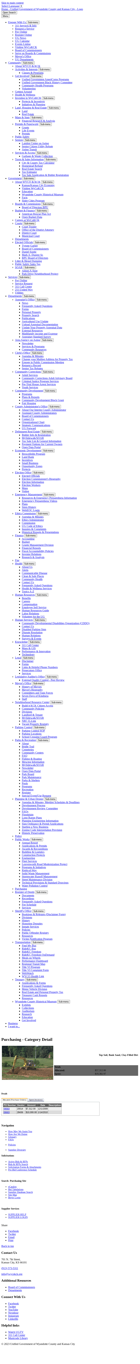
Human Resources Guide (35, 610)
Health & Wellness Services (37, 588)
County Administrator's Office (31, 406)
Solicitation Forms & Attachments (24, 1167)
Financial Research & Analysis (38, 120)
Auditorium (28, 1011)
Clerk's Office (22, 352)
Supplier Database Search (20, 1192)
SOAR (19, 267)
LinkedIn (13, 1318)
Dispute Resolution (32, 632)
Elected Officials (24, 242)
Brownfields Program (33, 453)
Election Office (23, 472)
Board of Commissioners (28, 50)
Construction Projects (33, 855)
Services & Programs (33, 346)
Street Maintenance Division (37, 879)
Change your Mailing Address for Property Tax (47, 359)
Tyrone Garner (30, 245)
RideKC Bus (29, 948)
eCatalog (12, 1186)
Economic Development (28, 450)
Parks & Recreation (25, 740)
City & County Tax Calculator (38, 162)
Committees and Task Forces (37, 692)
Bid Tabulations (15, 1189)
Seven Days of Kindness (35, 695)
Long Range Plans (32, 817)
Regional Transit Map (33, 964)
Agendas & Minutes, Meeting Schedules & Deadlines (51, 802)
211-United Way (24, 289)
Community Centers (33, 752)
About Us (27, 567)
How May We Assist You (20, 1131)
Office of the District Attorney (38, 229)
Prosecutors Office (32, 670)
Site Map (12, 1195)
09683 (7, 1112)
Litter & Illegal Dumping (28, 261)
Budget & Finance (25, 210)
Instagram (13, 1315)
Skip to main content (12, 2)
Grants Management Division (38, 545)
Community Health (32, 579)
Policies (26, 929)
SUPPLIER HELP (17, 1214)
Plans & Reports (30, 397)
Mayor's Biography (32, 689)
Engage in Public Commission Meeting (43, 362)
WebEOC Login (31, 510)
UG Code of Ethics (32, 526)
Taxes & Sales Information (29, 159)
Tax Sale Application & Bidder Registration (45, 175)
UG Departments (24, 59)
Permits (26, 133)
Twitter (12, 1306)
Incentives (27, 460)
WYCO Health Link (33, 976)
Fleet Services (29, 861)
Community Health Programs (37, 85)
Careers (26, 601)
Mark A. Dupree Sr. (32, 254)
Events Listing (23, 44)
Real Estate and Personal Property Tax (42, 992)
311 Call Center (23, 286)
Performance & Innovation (36, 651)
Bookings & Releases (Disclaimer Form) (44, 914)
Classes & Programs (33, 72)
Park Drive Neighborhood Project (40, 273)
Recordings (28, 898)
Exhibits (26, 1004)
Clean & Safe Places (33, 576)
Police (18, 836)
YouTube (13, 1309)
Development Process (33, 805)
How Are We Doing (17, 1134)
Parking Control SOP (33, 730)
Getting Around (23, 91)
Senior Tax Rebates (32, 368)
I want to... (14, 1026)
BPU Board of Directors (35, 257)
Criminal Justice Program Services (40, 381)
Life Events (28, 130)
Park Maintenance (31, 777)
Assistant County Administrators (39, 413)
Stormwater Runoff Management (39, 876)
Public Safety (22, 136)
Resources (27, 935)
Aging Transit (29, 149)
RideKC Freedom (31, 951)
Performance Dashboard (35, 960)
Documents (28, 895)
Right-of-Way (29, 870)
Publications (28, 318)
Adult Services (30, 375)
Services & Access (25, 152)
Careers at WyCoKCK (27, 220)
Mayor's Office (23, 56)
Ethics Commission (25, 513)
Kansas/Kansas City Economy (38, 185)
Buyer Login (14, 1197)
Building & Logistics (33, 851)
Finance (19, 535)
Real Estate (28, 114)
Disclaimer (27, 661)
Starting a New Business (35, 826)
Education (27, 191)
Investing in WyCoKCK (28, 98)
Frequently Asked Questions (37, 306)
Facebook (13, 1303)
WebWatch (28, 973)
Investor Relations (31, 554)
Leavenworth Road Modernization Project (44, 864)
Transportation (23, 942)
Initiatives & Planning (33, 104)
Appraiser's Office (25, 299)
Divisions (27, 711)
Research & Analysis (33, 557)
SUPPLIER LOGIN (18, 1217)
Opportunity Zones (32, 466)
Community (14, 62)
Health (18, 563)
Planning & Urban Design (29, 798)
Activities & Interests (26, 69)
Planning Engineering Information (40, 820)
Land (24, 111)
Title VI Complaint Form (35, 970)
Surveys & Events (31, 638)
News (25, 303)
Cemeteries (28, 749)
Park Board (28, 774)
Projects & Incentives (33, 101)
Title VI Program (31, 967)
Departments (22, 239)
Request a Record (31, 365)
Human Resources (25, 594)
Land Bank (28, 457)
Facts (24, 197)
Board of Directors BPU (35, 207)
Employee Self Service (34, 607)
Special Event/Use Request (36, 795)
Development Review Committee (40, 808)
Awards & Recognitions (35, 848)
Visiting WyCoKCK (26, 47)
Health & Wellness (25, 94)
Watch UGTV (16, 1332)
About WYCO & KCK (27, 66)
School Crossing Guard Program (39, 736)
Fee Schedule (29, 904)
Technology (28, 654)
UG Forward (29, 428)
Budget (26, 541)
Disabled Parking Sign (34, 629)
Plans (25, 504)
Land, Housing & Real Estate (31, 107)
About (25, 743)
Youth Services (30, 387)
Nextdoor (13, 1312)
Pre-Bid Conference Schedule (22, 1170)
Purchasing (21, 888)
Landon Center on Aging (35, 143)
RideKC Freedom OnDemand (38, 954)
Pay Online (21, 31)
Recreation (27, 789)
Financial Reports (31, 548)
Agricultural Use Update (35, 321)
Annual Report (30, 842)
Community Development (29, 390)
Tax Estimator (29, 172)
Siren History (29, 507)
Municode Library (18, 1338)
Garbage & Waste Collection (37, 156)
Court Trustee (29, 226)
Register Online (23, 34)
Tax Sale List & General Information (41, 441)
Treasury (19, 979)
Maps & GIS (29, 648)
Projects (26, 469)
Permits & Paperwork (26, 124)
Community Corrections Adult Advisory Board (47, 378)
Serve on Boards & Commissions (33, 53)
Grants (25, 127)
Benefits (26, 598)
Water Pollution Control (34, 885)
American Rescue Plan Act (36, 213)
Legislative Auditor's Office (30, 676)
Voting (25, 491)
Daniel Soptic (29, 251)
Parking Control (23, 727)
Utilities (19, 292)
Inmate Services (30, 926)
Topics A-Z (28, 591)
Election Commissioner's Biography (41, 479)
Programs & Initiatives (34, 867)
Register (26, 792)
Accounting (28, 538)
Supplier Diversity (17, 1150)
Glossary (12, 1137)
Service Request (23, 283)
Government (15, 178)
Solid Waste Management (35, 873)
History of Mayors (32, 686)
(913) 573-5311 (9, 1268)
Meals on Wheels (31, 957)
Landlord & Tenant (32, 714)
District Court (29, 232)
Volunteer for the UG (33, 616)
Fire (17, 560)
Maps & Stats (22, 117)
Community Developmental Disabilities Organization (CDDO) (55, 623)
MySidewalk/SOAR (33, 438)
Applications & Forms (34, 982)
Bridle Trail (28, 746)
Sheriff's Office (23, 911)
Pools (25, 783)
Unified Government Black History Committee (47, 82)
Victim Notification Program (37, 938)
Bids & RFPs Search (18, 1164)
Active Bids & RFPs (18, 1161)
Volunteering (29, 88)
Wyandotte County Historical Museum (42, 194)
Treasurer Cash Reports (34, 995)
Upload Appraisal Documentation (40, 324)
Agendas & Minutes (33, 356)
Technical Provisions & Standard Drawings (45, 882)
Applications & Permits (34, 845)
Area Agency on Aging (27, 340)
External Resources (32, 330)
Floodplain (27, 814)
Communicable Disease (34, 573)
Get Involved (22, 76)
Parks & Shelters (31, 780)
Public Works (22, 839)
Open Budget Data (32, 217)
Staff (24, 699)
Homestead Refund (32, 165)
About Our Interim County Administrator (44, 409)
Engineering (28, 858)
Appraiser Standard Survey (36, 336)
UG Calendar (22, 41)
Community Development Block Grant (43, 400)
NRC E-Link (29, 721)
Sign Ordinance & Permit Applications (42, 823)
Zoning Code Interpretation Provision (42, 829)
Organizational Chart (33, 422)
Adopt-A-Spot (29, 270)
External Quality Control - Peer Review (43, 680)
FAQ (24, 755)
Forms (25, 309)
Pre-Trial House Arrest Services (39, 384)
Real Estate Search (32, 168)
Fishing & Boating (32, 758)
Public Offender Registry (35, 932)
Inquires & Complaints (34, 529)
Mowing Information (33, 761)
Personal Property (31, 312)
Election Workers (31, 485)
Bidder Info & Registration (36, 435)
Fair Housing (29, 403)
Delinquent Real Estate (27, 431)
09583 (7, 1109)
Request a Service (24, 28)
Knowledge (21, 641)
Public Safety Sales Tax (27, 264)
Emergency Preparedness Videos (39, 501)
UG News (20, 37)
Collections (28, 1008)
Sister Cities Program (33, 200)
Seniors (19, 139)
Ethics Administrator (33, 519)
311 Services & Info (26, 25)
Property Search (30, 315)
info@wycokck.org (11, 1274)
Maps (25, 488)
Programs (27, 394)
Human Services (24, 619)
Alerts (25, 570)
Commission (28, 523)
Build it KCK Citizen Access (37, 705)
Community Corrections (28, 371)
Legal (18, 657)
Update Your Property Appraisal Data (42, 327)
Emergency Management (28, 494)
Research (27, 1014)
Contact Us (28, 419)
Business (13, 1023)
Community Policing (33, 708)
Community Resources (34, 349)
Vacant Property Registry (35, 724)
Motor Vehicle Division (34, 989)
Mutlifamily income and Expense (40, 333)
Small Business (30, 463)
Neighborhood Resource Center (32, 702)
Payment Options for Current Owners (42, 444)
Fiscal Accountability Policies (38, 551)
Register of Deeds (24, 892)
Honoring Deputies (32, 923)
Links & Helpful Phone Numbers (40, 667)
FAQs (25, 811)
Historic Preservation (33, 833)
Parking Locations (31, 733)
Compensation (29, 604)
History (26, 920)
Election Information (33, 482)
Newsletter (27, 343)
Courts (18, 223)
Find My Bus (29, 945)
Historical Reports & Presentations (40, 532)
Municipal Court (31, 235)
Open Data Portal (31, 447)
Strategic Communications (36, 425)
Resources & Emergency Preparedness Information (49, 497)
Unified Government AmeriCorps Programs (45, 79)
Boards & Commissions (28, 203)
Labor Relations (30, 613)
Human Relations (31, 635)
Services (12, 277)
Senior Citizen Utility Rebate (37, 146)
